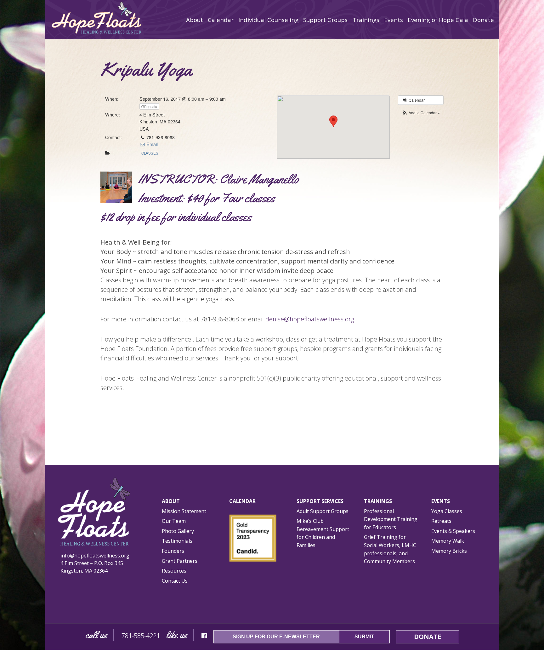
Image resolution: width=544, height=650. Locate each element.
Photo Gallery (178, 531)
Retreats (441, 520)
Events (440, 501)
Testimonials (177, 540)
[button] (420, 112)
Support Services (320, 501)
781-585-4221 (141, 635)
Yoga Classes (446, 511)
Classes (149, 152)
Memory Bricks (449, 550)
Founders (173, 550)
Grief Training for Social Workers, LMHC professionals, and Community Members (390, 549)
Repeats (151, 106)
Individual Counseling (268, 20)
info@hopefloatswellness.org (94, 555)
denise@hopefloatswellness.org (309, 319)
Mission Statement (184, 511)
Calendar (221, 20)
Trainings (378, 501)
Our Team (174, 520)
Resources (174, 570)
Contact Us (175, 580)
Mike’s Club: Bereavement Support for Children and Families (323, 533)
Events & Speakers (453, 531)
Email (151, 144)
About (171, 501)
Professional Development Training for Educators (390, 519)
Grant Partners (179, 560)
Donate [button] (427, 636)
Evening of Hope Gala (438, 20)
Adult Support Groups (322, 511)
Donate (483, 20)
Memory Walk (447, 540)
